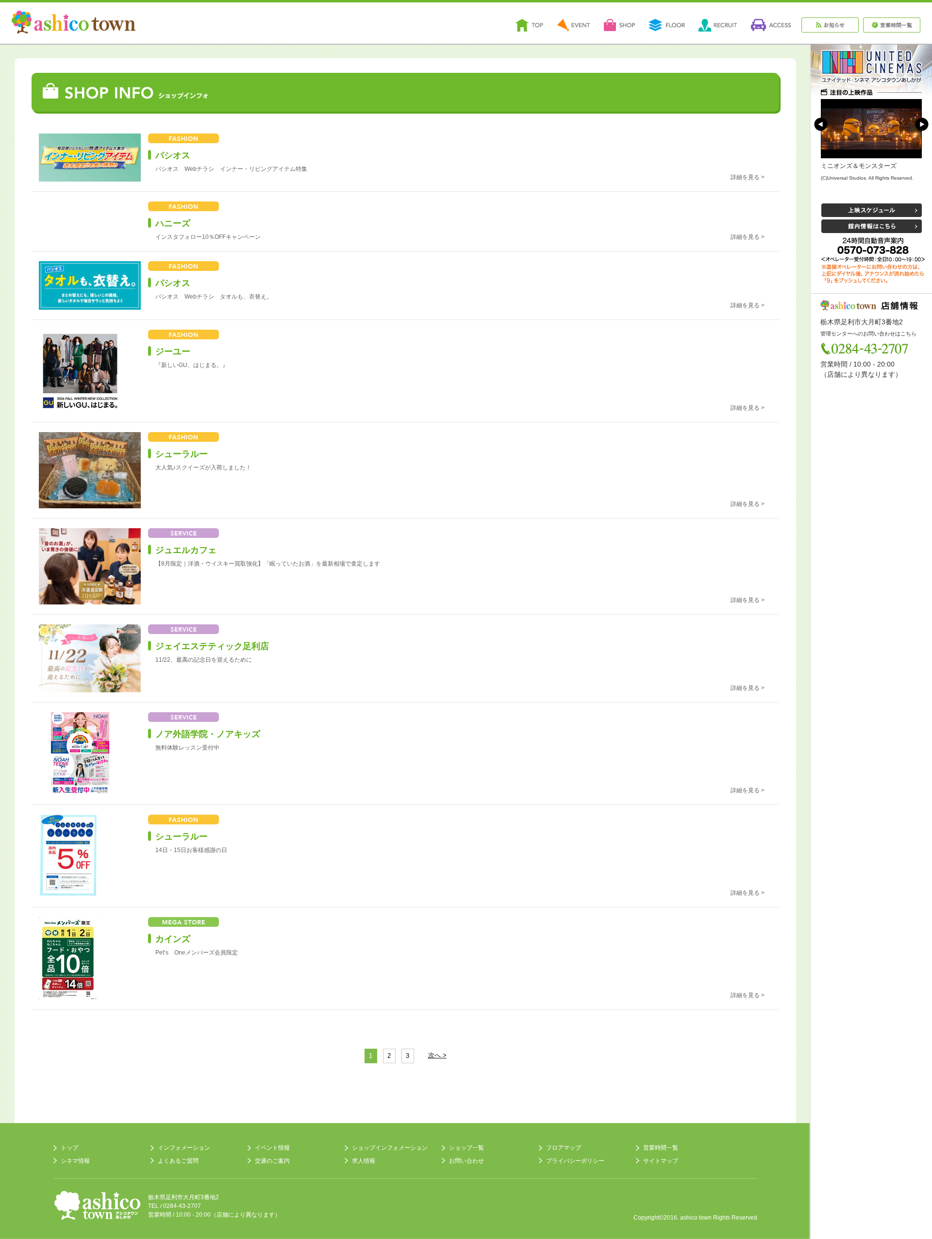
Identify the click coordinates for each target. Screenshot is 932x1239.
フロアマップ (563, 1147)
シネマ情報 (75, 1160)
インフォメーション (184, 1147)
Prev (821, 124)
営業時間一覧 (660, 1147)
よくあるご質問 (178, 1160)
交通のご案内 (272, 1160)
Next (922, 124)
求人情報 (363, 1160)
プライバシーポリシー (575, 1160)
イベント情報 (272, 1147)
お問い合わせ (466, 1160)
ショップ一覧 (466, 1147)
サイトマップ (660, 1160)
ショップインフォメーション (390, 1147)
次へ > (437, 1055)
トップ (69, 1147)
